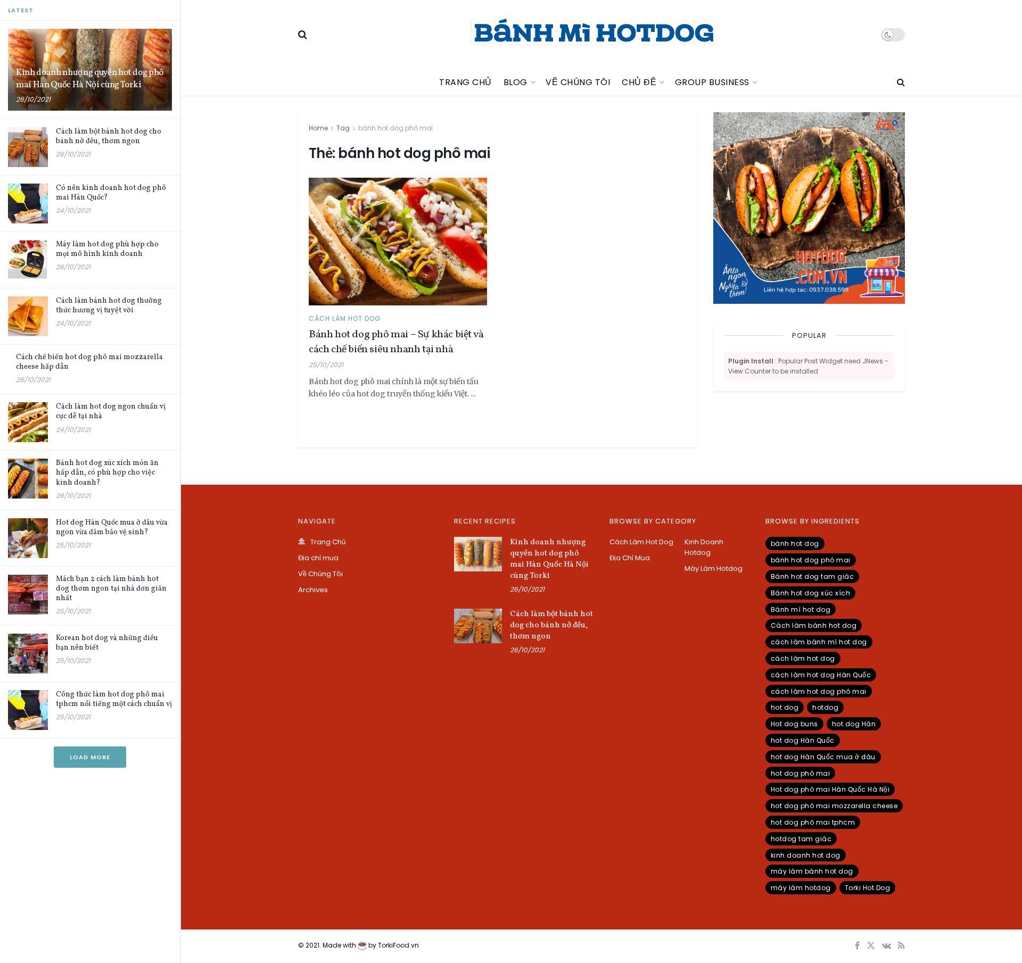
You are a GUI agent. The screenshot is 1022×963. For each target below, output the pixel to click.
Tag (343, 127)
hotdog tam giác (801, 838)
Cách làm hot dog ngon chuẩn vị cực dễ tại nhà (111, 411)
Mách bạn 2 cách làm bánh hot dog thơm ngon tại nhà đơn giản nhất (111, 588)
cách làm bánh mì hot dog (819, 641)
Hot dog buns (794, 723)
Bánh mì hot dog (801, 609)
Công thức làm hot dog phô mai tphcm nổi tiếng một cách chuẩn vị (114, 699)
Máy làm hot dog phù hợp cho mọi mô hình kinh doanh (107, 249)
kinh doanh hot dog (805, 855)
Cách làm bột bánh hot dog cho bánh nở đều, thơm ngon (108, 136)
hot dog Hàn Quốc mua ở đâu (823, 756)
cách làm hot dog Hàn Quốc (821, 674)
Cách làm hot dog (345, 319)
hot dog (785, 707)
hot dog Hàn (854, 723)
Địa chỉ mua (318, 558)
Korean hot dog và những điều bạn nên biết (107, 643)
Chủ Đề (639, 82)
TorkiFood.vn (398, 945)
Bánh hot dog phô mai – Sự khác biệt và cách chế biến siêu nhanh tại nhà (396, 342)
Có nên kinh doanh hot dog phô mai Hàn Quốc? (111, 193)
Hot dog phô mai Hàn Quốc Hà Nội (830, 789)
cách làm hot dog (803, 658)
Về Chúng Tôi (578, 82)
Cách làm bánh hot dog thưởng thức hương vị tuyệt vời (109, 306)
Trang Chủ (465, 82)
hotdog (825, 707)
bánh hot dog (795, 543)
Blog (516, 82)
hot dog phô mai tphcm (813, 822)
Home (318, 127)
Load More (90, 757)
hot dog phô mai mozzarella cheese (834, 805)
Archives (313, 590)
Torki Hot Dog (868, 887)
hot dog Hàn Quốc (803, 740)
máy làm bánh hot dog (812, 871)
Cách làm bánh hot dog (814, 625)
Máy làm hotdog (714, 568)
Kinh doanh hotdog (704, 547)
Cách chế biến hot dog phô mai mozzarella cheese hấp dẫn (89, 362)
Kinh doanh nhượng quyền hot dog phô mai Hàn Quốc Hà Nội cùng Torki (89, 79)
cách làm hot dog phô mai (819, 691)
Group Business (712, 82)
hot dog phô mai (800, 773)
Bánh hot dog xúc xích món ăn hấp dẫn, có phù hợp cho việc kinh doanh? (107, 472)
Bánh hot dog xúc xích (811, 592)
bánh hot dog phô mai (395, 127)
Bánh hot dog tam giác (812, 576)
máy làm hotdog (801, 887)
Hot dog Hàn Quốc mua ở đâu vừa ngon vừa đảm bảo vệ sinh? (112, 527)
